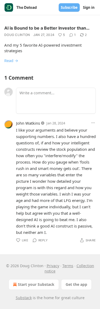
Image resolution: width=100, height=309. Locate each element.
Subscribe (69, 7)
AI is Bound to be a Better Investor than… (47, 28)
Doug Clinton (17, 35)
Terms (67, 265)
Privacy (53, 265)
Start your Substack (36, 284)
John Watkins (28, 123)
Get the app (76, 284)
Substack (24, 297)
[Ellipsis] (93, 123)
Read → (11, 60)
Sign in (89, 7)
